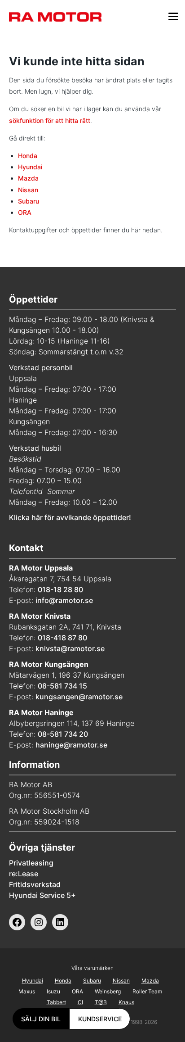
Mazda (28, 178)
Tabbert (56, 1002)
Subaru (28, 201)
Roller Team (147, 991)
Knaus (126, 1002)
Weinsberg (108, 991)
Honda (27, 155)
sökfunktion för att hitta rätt (49, 120)
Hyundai (30, 167)
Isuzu (53, 991)
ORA (24, 212)
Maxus (26, 991)
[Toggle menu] (173, 17)
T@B (101, 1002)
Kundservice (100, 1019)
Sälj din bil (41, 1019)
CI (80, 1002)
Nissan (28, 190)
